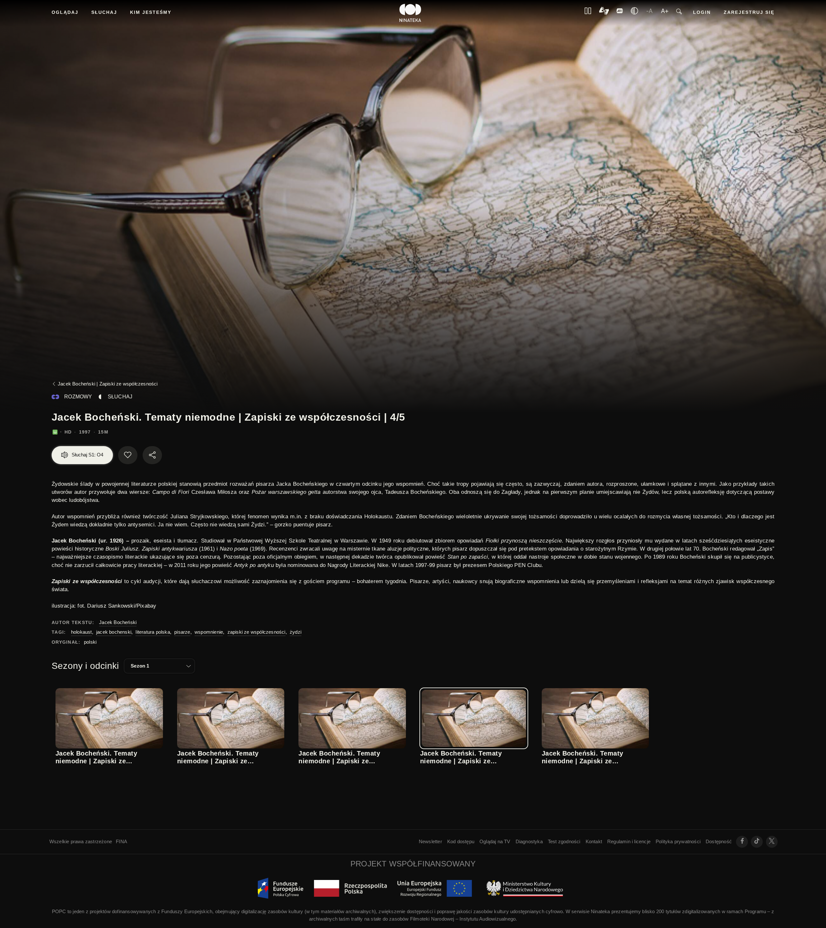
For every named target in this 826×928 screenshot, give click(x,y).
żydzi (295, 632)
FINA (121, 841)
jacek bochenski (113, 632)
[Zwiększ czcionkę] (665, 13)
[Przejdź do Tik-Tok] (756, 842)
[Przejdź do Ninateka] (410, 13)
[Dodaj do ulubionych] (127, 455)
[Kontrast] (604, 13)
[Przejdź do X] (772, 842)
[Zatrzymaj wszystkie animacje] (588, 13)
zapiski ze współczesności (256, 632)
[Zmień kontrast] (634, 13)
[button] (159, 666)
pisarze (182, 632)
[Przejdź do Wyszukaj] (679, 13)
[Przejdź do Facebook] (742, 842)
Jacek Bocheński (117, 622)
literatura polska (153, 632)
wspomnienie (209, 632)
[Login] (620, 13)
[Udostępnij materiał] (152, 455)
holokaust (81, 632)
